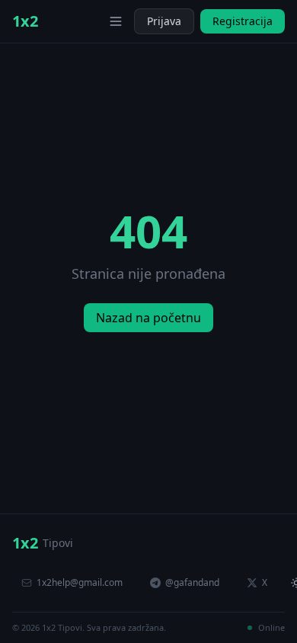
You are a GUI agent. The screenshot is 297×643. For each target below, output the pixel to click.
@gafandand (192, 582)
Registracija (242, 21)
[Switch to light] (92, 21)
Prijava (164, 21)
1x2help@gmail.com (80, 582)
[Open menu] (116, 21)
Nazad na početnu (148, 317)
